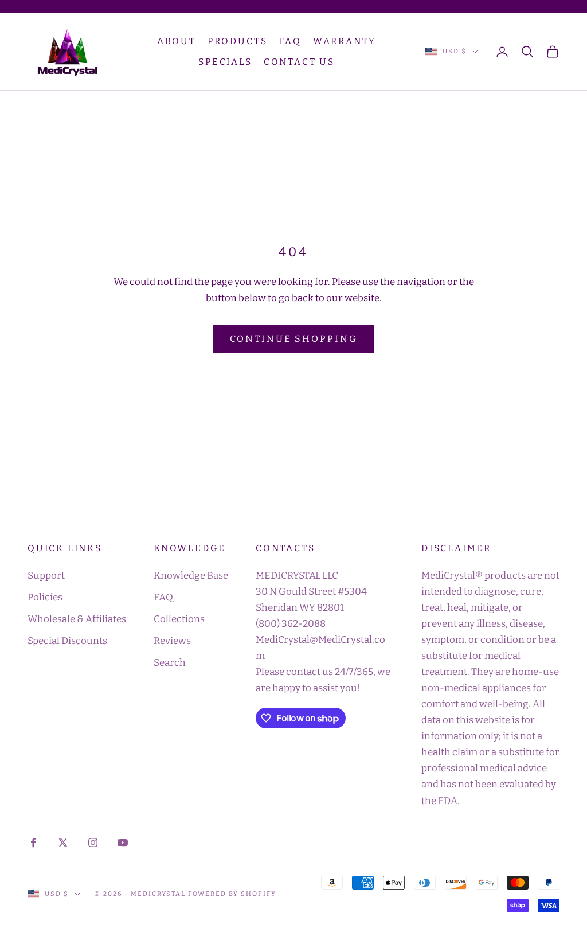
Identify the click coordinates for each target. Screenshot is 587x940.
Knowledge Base (191, 576)
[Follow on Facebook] (33, 842)
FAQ (290, 41)
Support (46, 576)
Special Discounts (67, 641)
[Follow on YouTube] (122, 842)
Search (170, 663)
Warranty (344, 41)
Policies (45, 597)
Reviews (172, 641)
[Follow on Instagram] (93, 842)
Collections (179, 619)
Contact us (299, 61)
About (176, 41)
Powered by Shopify (232, 894)
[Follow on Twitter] (63, 842)
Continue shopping (294, 338)
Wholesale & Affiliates (77, 619)
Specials (225, 61)
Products (237, 41)
